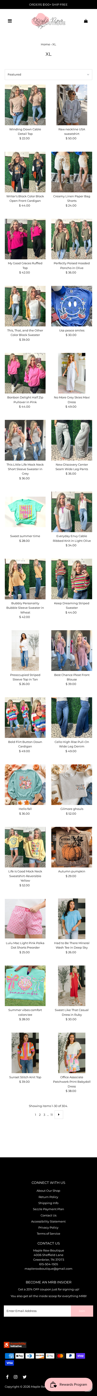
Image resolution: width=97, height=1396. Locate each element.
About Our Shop (48, 1190)
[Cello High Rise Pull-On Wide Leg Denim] (71, 717)
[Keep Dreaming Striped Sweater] (71, 579)
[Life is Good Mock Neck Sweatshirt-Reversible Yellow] (25, 847)
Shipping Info (48, 1203)
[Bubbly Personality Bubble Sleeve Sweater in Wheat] (25, 579)
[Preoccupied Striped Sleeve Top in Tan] (25, 650)
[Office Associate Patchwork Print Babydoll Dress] (71, 1053)
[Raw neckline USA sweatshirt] (71, 104)
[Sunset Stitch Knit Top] (25, 1053)
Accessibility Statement (48, 1221)
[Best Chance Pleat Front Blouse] (71, 650)
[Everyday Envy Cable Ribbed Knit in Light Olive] (71, 511)
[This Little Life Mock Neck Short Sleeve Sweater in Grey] (25, 440)
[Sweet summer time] (25, 511)
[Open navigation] (9, 21)
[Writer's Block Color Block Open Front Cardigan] (25, 172)
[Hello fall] (25, 784)
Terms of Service (48, 1233)
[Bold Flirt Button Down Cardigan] (25, 717)
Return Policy (48, 1197)
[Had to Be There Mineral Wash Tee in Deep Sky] (71, 918)
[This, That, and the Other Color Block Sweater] (25, 306)
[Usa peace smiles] (71, 306)
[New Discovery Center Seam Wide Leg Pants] (71, 440)
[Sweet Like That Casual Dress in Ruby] (71, 985)
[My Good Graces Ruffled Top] (25, 239)
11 (52, 1114)
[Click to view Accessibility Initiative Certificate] (15, 1347)
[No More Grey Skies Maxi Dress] (71, 373)
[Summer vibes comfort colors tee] (25, 985)
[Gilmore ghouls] (71, 784)
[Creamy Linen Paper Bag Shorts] (71, 172)
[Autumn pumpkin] (71, 847)
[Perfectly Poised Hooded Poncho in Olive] (71, 239)
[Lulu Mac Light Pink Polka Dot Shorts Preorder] (25, 918)
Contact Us (48, 1215)
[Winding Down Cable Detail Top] (25, 104)
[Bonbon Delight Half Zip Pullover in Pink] (25, 373)
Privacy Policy (48, 1227)
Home (45, 44)
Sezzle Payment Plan (48, 1209)
